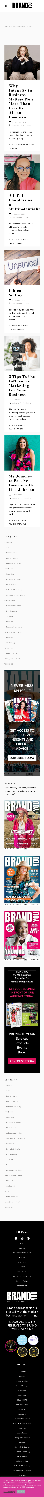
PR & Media (11, 584)
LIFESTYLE (8, 648)
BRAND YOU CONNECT (22, 1253)
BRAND (7, 547)
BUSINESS (21, 145)
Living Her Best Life (12, 659)
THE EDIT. (22, 1262)
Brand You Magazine (11, 26)
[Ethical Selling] (22, 267)
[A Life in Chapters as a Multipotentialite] (22, 172)
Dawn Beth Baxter (21, 217)
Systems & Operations (15, 595)
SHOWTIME (22, 1257)
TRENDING (13, 148)
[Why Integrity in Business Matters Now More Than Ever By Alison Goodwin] (22, 62)
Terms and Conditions (22, 1276)
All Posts (13, 145)
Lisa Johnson (11, 611)
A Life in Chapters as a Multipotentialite (25, 202)
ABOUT (22, 1267)
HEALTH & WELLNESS (13, 632)
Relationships (12, 653)
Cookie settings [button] (9, 1492)
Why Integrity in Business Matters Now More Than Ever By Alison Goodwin (21, 101)
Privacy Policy (22, 1281)
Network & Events (13, 579)
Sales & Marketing (17, 429)
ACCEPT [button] (21, 1492)
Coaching (30, 145)
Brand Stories (11, 553)
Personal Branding (13, 563)
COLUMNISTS (23, 240)
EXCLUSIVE (22, 520)
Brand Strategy (12, 558)
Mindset (9, 637)
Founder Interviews (17, 524)
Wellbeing (10, 643)
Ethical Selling (16, 293)
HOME (22, 1243)
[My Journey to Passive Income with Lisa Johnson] (22, 453)
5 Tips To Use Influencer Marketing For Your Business (22, 385)
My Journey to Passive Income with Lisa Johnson (21, 482)
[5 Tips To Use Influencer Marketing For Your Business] (22, 353)
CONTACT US (22, 1272)
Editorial (9, 622)
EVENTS (22, 1248)
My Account (22, 1286)
